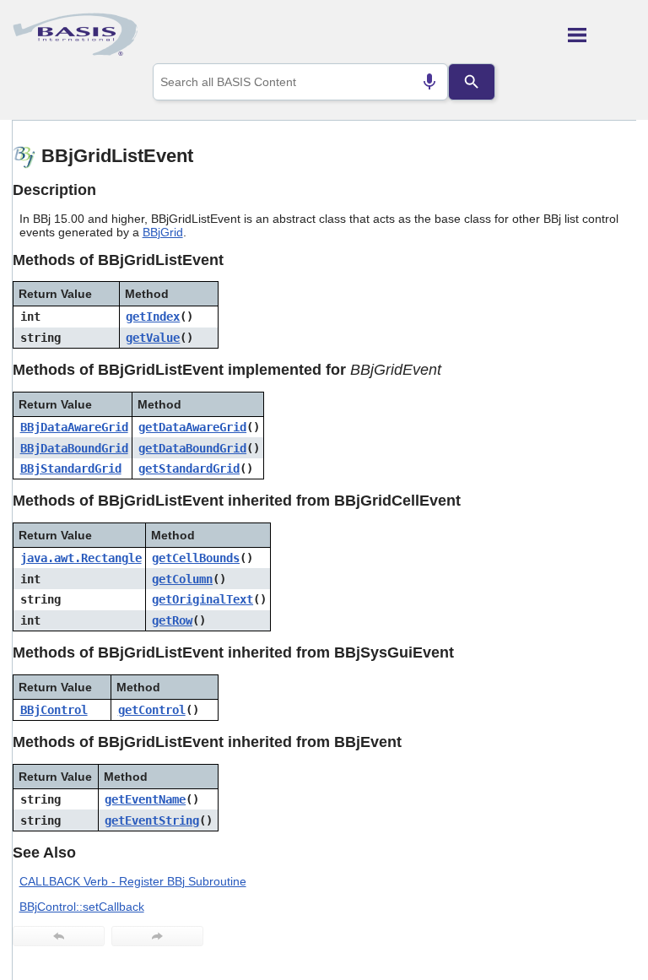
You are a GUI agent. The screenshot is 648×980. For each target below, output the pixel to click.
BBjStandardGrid (71, 468)
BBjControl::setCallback (81, 906)
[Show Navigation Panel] (602, 34)
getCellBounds (196, 558)
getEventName (145, 799)
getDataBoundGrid (192, 448)
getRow (172, 620)
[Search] (471, 81)
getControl (152, 710)
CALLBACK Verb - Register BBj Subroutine (132, 881)
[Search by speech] (429, 82)
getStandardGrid (189, 468)
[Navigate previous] (59, 936)
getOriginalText (202, 599)
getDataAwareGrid (192, 427)
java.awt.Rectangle (81, 558)
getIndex (153, 316)
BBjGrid (163, 232)
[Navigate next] (157, 936)
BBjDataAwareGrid (74, 427)
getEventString (152, 820)
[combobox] (301, 81)
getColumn (182, 579)
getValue (153, 337)
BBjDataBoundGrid (74, 448)
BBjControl (54, 710)
